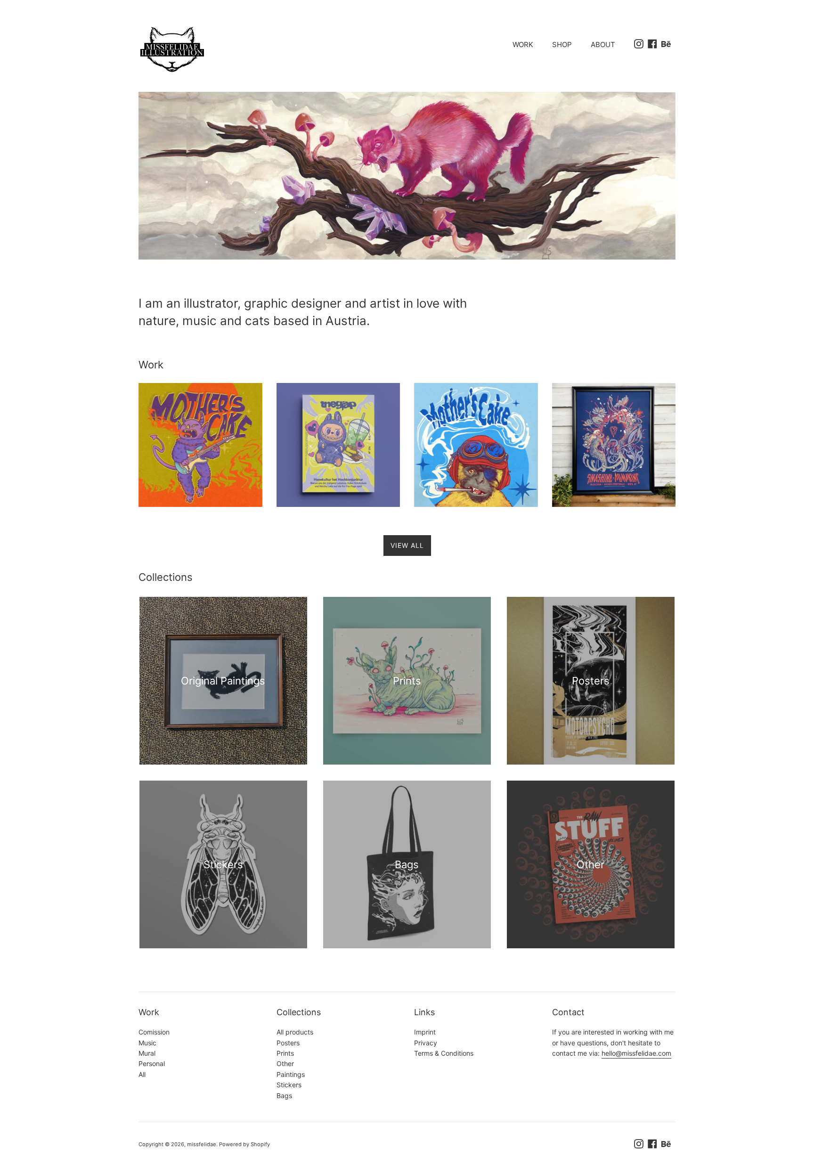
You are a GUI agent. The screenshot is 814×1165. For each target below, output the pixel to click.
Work (523, 44)
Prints (285, 1053)
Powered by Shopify (244, 1144)
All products (295, 1032)
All (142, 1074)
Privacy (425, 1043)
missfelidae (201, 1144)
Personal (151, 1063)
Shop (562, 44)
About (603, 44)
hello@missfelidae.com (636, 1053)
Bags (284, 1096)
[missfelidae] (270, 49)
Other (285, 1063)
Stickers (289, 1085)
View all (407, 545)
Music (147, 1043)
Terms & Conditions (443, 1053)
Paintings (291, 1074)
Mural (146, 1053)
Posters (288, 1043)
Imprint (425, 1032)
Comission (154, 1032)
